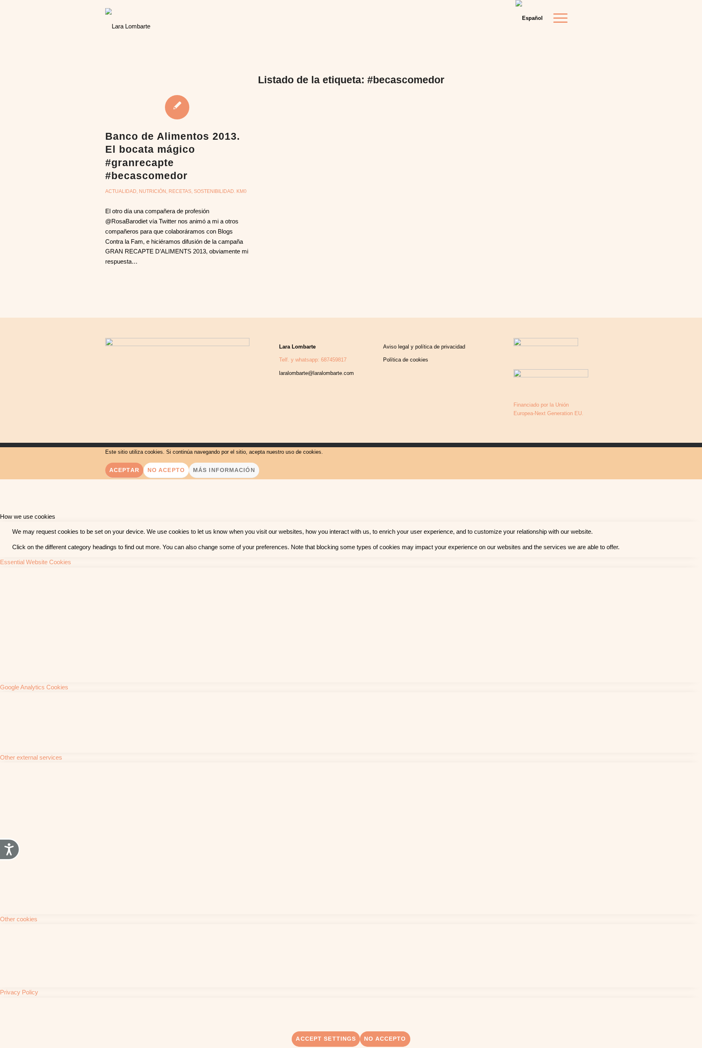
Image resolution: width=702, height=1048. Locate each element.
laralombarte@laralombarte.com (316, 373)
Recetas (180, 191)
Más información (224, 470)
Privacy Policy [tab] (19, 992)
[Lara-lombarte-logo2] (127, 20)
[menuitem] (558, 18)
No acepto (166, 470)
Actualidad (120, 191)
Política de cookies (405, 360)
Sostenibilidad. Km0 (220, 191)
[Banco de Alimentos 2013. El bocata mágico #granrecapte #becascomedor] (177, 107)
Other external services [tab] (31, 757)
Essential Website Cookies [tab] (35, 562)
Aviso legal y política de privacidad (424, 347)
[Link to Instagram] (591, 18)
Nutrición (152, 191)
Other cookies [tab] (18, 919)
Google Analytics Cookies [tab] (34, 687)
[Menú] (558, 18)
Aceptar (124, 470)
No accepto (385, 1038)
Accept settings (326, 1038)
